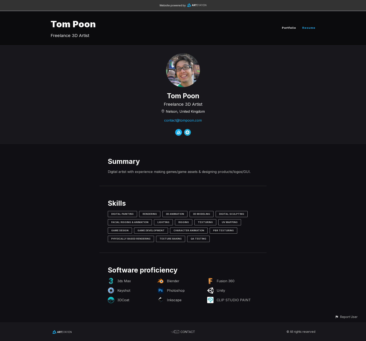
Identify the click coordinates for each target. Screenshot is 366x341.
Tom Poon (73, 24)
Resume (308, 27)
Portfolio (289, 27)
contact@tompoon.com (183, 120)
